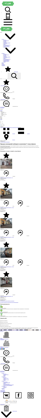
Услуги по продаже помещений (8, 385)
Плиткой (13, 133)
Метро (1, 119)
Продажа (3, 53)
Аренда (3, 39)
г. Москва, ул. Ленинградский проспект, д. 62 (6, 177)
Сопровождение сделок (7, 382)
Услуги (3, 63)
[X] (4, 348)
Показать (2, 126)
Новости (3, 64)
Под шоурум (5, 43)
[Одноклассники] (1, 348)
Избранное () (16, 71)
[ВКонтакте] (0, 348)
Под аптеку (5, 42)
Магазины (5, 377)
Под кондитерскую (6, 45)
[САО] (1, 117)
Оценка (5, 383)
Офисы (4, 44)
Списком (28, 133)
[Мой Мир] (3, 348)
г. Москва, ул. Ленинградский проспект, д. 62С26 (7, 207)
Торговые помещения (6, 46)
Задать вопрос (2, 107)
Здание (4, 47)
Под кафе (5, 41)
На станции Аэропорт (3, 302)
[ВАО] (1, 116)
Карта (3, 62)
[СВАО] (1, 118)
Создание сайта (2, 404)
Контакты (3, 65)
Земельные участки (6, 61)
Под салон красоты (6, 40)
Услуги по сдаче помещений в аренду (9, 384)
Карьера (5, 387)
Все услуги (1, 331)
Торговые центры (6, 374)
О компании (3, 386)
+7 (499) (2, 85)
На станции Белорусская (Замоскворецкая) (12, 302)
